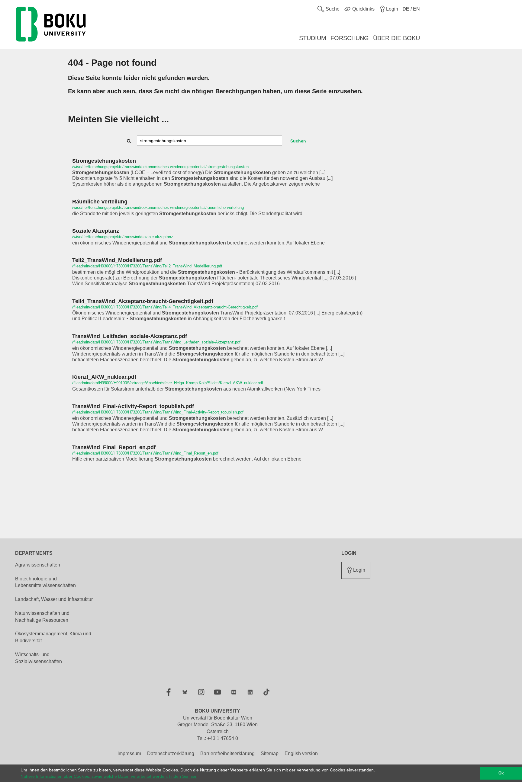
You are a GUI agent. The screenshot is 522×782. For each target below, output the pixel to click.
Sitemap (270, 753)
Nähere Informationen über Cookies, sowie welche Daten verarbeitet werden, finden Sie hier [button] (109, 776)
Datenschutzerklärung (170, 753)
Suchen (298, 141)
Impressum (129, 753)
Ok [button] (501, 773)
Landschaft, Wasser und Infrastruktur (54, 599)
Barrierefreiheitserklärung (227, 753)
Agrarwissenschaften (37, 564)
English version (301, 753)
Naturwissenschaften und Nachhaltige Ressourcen (42, 617)
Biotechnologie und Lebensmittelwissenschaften (45, 582)
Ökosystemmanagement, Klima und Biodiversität (53, 637)
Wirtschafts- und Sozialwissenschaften (38, 658)
